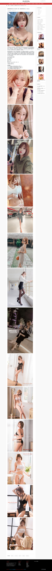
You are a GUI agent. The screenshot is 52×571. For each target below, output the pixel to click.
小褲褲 (44, 24)
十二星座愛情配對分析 (39, 24)
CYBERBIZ (25, 569)
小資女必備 (16, 555)
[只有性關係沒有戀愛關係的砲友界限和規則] (41, 77)
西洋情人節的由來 (43, 27)
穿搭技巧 (20, 555)
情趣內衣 (12, 555)
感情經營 (24, 555)
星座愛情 (38, 28)
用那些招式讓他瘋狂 (39, 64)
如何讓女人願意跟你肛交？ (40, 56)
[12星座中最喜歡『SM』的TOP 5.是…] (41, 36)
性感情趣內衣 (41, 29)
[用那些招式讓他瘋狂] (41, 61)
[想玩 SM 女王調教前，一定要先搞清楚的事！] (41, 45)
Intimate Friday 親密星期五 (12, 569)
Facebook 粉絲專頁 (36, 561)
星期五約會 (41, 20)
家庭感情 (38, 29)
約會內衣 (38, 20)
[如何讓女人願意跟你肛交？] (41, 53)
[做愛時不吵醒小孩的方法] (41, 69)
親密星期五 (27, 555)
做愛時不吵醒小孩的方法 (40, 72)
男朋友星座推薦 (39, 23)
